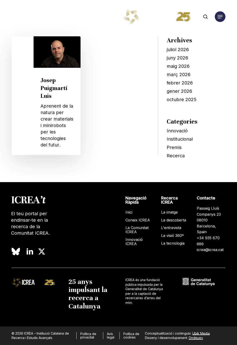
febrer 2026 (180, 83)
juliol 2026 (178, 49)
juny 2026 (177, 58)
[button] (220, 16)
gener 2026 (179, 91)
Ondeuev (196, 338)
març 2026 (178, 74)
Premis (174, 147)
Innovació (177, 131)
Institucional (180, 139)
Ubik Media (201, 333)
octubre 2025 (181, 99)
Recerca (176, 156)
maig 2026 (178, 66)
